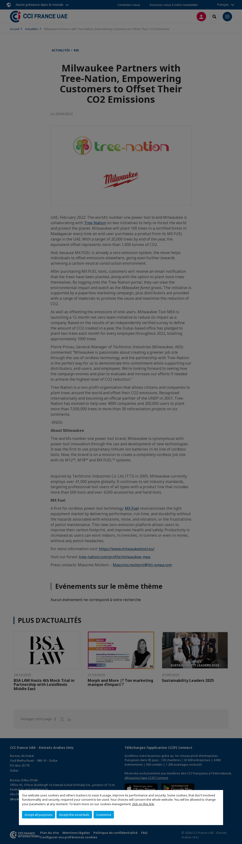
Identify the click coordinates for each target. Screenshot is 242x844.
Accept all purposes (38, 815)
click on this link (143, 804)
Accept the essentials (74, 815)
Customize (103, 815)
